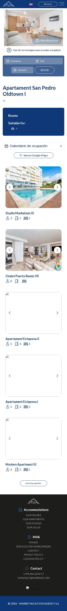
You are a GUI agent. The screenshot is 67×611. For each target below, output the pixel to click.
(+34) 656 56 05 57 (34, 573)
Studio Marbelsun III (19, 213)
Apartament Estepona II (22, 339)
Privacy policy (33, 554)
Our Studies (33, 523)
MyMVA (33, 542)
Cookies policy (33, 558)
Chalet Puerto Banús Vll (22, 276)
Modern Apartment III (20, 464)
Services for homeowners (33, 546)
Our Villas (33, 527)
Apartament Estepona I (21, 402)
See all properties (33, 483)
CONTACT (33, 550)
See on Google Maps (36, 155)
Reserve (48, 4)
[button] (33, 146)
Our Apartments (33, 519)
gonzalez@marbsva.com (34, 577)
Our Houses (33, 515)
